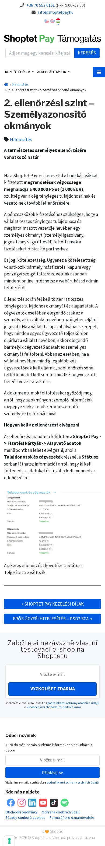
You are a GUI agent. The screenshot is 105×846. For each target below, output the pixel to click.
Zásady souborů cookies (25, 817)
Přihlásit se (52, 772)
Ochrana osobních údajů (61, 812)
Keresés (87, 53)
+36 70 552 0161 (40, 5)
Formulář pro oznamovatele (72, 817)
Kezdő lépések (17, 71)
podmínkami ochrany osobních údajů (73, 703)
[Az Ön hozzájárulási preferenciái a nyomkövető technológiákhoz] (9, 841)
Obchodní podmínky (21, 812)
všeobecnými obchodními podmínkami (54, 707)
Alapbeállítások (51, 71)
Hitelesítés (20, 84)
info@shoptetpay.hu (56, 12)
